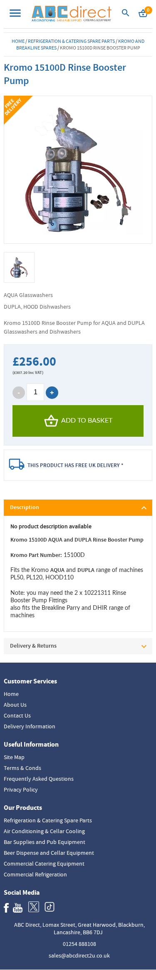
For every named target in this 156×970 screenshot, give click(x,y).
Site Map (14, 757)
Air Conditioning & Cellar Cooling (44, 831)
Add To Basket (86, 420)
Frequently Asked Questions (39, 778)
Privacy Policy (21, 789)
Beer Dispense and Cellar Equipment (49, 852)
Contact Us (17, 715)
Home (18, 41)
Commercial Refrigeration (35, 874)
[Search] (126, 15)
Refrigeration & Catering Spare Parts (71, 41)
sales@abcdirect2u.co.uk (79, 955)
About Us (15, 704)
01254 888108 (79, 944)
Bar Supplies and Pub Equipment (44, 842)
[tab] (78, 508)
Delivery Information (29, 726)
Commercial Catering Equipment (44, 863)
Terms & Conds (22, 768)
